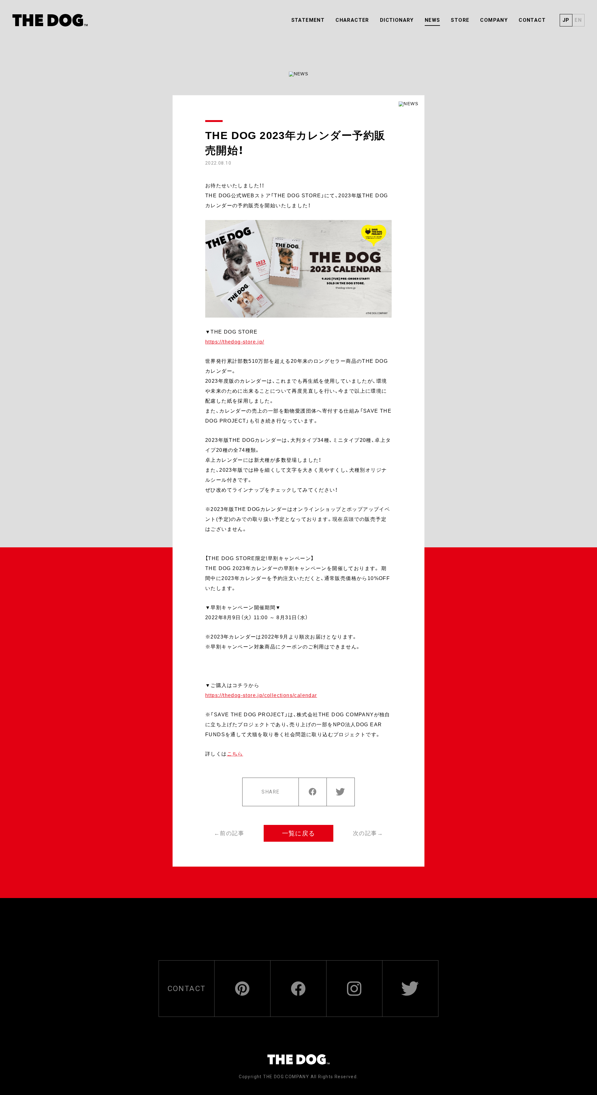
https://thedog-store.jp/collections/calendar (261, 695)
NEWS (432, 20)
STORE (460, 20)
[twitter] (340, 792)
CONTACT (532, 20)
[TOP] (50, 20)
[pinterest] (242, 989)
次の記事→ (368, 833)
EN (578, 20)
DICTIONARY (397, 20)
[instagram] (354, 989)
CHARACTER (352, 20)
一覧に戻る (298, 833)
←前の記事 (229, 833)
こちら (235, 753)
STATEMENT (308, 20)
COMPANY (494, 20)
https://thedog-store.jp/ (234, 341)
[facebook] (312, 792)
